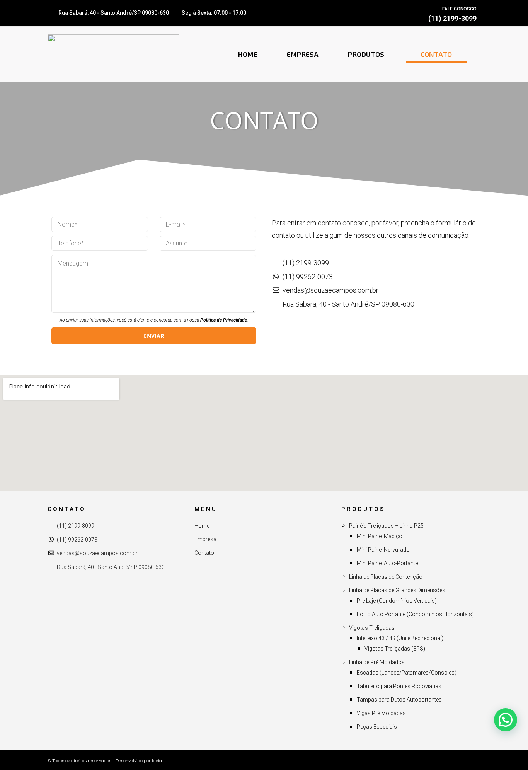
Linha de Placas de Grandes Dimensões (397, 590)
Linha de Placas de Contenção (385, 577)
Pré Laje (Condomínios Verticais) (397, 601)
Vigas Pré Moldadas (381, 713)
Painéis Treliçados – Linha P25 (386, 526)
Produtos (366, 54)
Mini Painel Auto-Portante (387, 563)
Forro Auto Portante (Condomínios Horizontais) (415, 614)
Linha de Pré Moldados (377, 662)
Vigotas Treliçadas (372, 628)
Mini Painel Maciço (379, 536)
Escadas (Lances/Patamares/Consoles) (406, 672)
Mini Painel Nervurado (383, 550)
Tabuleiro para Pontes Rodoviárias (399, 686)
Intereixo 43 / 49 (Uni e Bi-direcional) (400, 638)
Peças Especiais (377, 727)
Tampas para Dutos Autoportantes (399, 700)
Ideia (157, 760)
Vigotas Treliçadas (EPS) (394, 649)
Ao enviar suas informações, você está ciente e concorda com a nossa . (154, 320)
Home (247, 54)
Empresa (303, 54)
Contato (436, 54)
